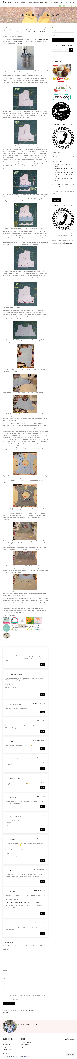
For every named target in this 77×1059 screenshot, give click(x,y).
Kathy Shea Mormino (16, 674)
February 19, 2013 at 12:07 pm (38, 703)
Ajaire (11, 741)
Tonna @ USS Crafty (16, 817)
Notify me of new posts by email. (15, 999)
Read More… (69, 243)
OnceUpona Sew (14, 759)
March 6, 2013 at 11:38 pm (39, 869)
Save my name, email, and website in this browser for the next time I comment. (24, 995)
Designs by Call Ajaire (62, 124)
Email (5, 978)
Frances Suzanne (14, 797)
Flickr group (19, 43)
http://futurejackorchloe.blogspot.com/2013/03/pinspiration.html (23, 902)
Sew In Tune (18, 41)
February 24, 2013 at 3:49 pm (39, 757)
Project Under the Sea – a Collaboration (63, 172)
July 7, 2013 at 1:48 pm (40, 922)
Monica (12, 870)
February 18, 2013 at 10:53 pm (38, 673)
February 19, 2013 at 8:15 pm (39, 740)
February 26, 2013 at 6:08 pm (39, 815)
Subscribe (56, 200)
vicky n (12, 923)
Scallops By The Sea (42, 39)
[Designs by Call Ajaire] (63, 138)
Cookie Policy (26, 1056)
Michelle (12, 722)
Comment (6, 949)
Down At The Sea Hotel (40, 32)
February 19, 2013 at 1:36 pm (39, 720)
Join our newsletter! (27, 1025)
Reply (42, 664)
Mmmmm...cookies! (15, 891)
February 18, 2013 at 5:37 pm (39, 650)
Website (5, 985)
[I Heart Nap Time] (14, 617)
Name (5, 970)
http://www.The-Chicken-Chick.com (15, 691)
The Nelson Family (15, 778)
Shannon (12, 651)
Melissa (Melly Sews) (16, 704)
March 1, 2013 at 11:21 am (39, 838)
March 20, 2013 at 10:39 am (39, 890)
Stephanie (12, 839)
